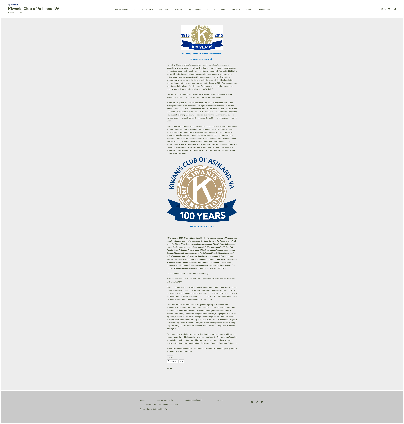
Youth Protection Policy (194, 400)
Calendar (211, 9)
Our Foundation (195, 9)
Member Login (264, 9)
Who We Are (146, 9)
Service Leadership (165, 400)
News (223, 9)
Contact (249, 9)
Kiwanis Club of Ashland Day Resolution (162, 404)
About (142, 400)
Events (178, 9)
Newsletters (164, 9)
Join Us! (235, 9)
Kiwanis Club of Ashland (125, 9)
